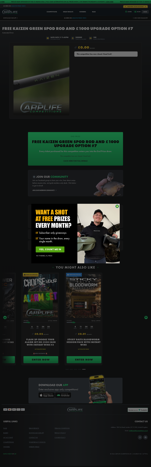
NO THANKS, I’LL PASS (44, 256)
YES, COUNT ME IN (50, 249)
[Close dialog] (117, 206)
